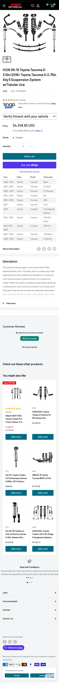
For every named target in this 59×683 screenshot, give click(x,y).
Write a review (29, 338)
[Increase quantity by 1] (30, 146)
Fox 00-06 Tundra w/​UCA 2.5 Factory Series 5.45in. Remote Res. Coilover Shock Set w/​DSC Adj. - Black (15, 535)
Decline (42, 675)
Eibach (8, 412)
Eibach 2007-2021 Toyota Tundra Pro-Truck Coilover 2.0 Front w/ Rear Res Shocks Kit (14, 419)
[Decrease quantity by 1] (16, 146)
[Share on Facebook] (39, 249)
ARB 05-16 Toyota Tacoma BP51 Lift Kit (41, 476)
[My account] (38, 5)
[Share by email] (54, 249)
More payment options (30, 171)
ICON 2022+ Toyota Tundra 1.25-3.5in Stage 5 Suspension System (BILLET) (42, 535)
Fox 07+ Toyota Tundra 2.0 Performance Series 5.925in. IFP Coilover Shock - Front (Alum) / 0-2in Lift (16, 479)
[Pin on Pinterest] (44, 249)
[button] (44, 5)
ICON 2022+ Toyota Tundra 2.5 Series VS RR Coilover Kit (41, 414)
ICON (5, 91)
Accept (17, 675)
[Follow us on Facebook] (5, 642)
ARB (34, 471)
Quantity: (7, 146)
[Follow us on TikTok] (15, 642)
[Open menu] (4, 6)
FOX (7, 471)
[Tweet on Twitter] (49, 249)
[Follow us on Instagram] (10, 642)
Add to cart (29, 156)
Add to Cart (16, 437)
